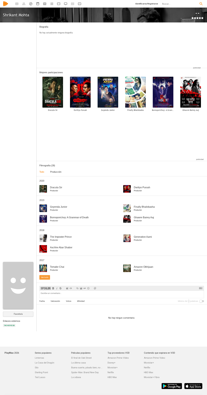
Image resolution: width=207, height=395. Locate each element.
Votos (68, 301)
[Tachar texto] (60, 288)
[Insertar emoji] (88, 288)
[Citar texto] (67, 288)
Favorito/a (18, 314)
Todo (41, 172)
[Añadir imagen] (81, 288)
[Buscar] (201, 4)
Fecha (42, 301)
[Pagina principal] (5, 6)
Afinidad (81, 301)
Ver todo (44, 277)
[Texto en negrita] (53, 288)
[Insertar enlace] (77, 288)
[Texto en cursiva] (57, 288)
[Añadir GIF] (85, 288)
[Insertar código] (71, 288)
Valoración (55, 301)
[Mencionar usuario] (95, 288)
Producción (55, 172)
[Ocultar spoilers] (45, 288)
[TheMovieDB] (9, 327)
